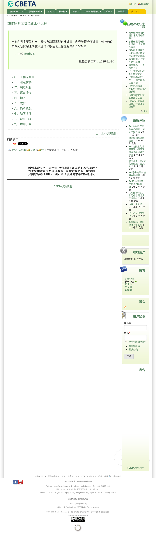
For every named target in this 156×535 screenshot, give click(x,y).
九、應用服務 (23, 124)
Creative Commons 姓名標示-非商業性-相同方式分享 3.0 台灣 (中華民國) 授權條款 (80, 512)
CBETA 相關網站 (91, 11)
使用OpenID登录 (137, 341)
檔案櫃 (62, 11)
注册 (43, 150)
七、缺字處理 (23, 113)
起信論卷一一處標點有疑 (137, 66)
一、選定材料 (23, 82)
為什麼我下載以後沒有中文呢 (137, 223)
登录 (32, 150)
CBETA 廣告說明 (63, 186)
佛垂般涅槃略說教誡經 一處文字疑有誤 (137, 44)
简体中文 (129, 281)
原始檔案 (29, 53)
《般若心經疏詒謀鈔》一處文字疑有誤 (137, 104)
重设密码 (133, 349)
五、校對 (20, 103)
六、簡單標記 (23, 108)
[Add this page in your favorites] (14, 144)
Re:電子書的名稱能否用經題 (137, 173)
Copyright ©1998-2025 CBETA (78, 515)
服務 (75, 11)
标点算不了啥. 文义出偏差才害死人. (137, 164)
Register (145, 4)
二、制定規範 (23, 87)
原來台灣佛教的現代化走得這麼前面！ (137, 35)
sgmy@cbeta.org (80, 504)
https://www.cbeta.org (62, 486)
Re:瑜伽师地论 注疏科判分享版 (136, 184)
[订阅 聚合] (135, 307)
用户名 (128, 323)
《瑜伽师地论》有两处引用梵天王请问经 (137, 195)
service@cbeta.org (84, 486)
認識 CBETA (15, 11)
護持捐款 (135, 11)
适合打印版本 (18, 150)
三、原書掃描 (23, 92)
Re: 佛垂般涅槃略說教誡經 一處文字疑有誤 (137, 129)
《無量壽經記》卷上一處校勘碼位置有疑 (137, 80)
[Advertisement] (62, 171)
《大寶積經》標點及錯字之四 (137, 72)
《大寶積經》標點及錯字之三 (137, 96)
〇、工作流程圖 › (106, 133)
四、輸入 (20, 98)
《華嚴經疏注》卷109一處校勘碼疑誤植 (137, 89)
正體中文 (129, 278)
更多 (145, 111)
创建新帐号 (134, 346)
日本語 (128, 284)
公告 (108, 11)
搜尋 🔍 (121, 11)
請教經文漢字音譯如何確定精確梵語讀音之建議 (137, 53)
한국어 (128, 287)
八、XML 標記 (23, 119)
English (128, 289)
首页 (8, 15)
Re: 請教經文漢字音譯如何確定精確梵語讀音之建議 (137, 150)
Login (133, 4)
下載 (50, 11)
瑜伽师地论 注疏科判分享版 (137, 60)
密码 (127, 333)
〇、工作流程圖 (24, 77)
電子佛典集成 (34, 11)
